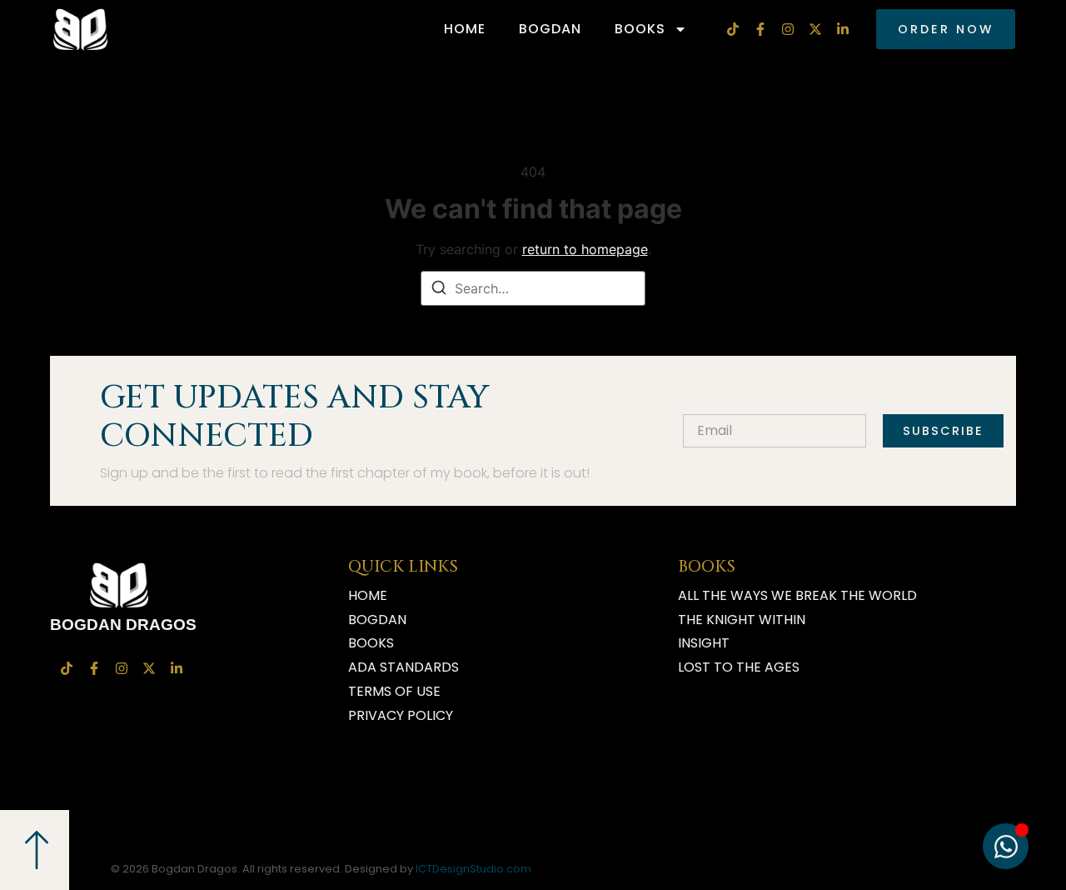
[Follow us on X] (817, 29)
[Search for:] (533, 288)
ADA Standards (403, 667)
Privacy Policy (400, 715)
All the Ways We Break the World (797, 595)
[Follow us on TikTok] (735, 29)
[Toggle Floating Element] (1006, 846)
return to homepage (585, 249)
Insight (704, 642)
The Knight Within (741, 619)
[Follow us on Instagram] (790, 29)
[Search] (439, 290)
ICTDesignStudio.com (473, 869)
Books (640, 28)
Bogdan (550, 28)
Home (465, 28)
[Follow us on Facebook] (762, 29)
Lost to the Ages (739, 667)
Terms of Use (394, 691)
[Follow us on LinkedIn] (844, 29)
